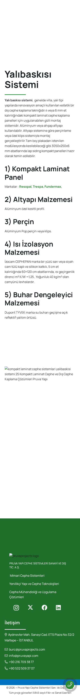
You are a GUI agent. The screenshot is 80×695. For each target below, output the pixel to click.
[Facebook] (44, 608)
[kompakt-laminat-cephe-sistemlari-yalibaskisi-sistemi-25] (40, 440)
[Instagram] (16, 608)
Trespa (38, 186)
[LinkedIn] (58, 608)
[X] (30, 608)
